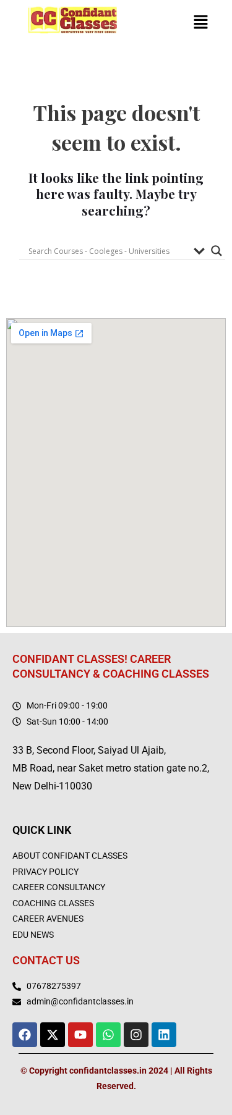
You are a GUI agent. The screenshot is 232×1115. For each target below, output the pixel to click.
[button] (201, 23)
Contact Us (46, 960)
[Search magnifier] (216, 250)
